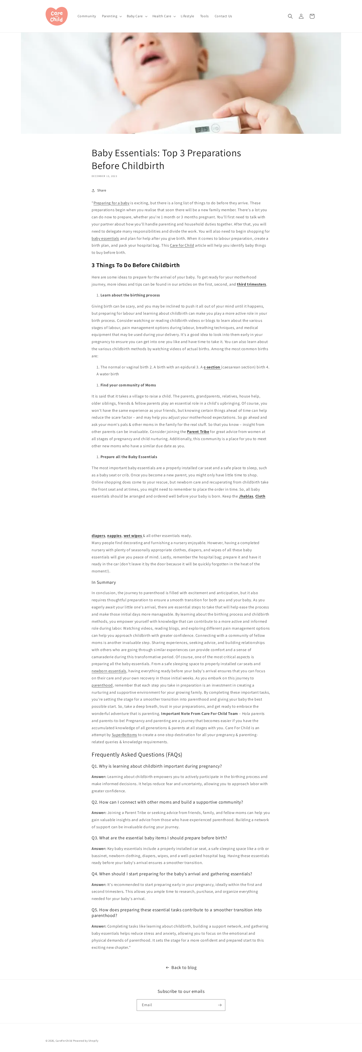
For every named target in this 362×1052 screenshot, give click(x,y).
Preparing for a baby (112, 203)
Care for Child (182, 245)
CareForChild (64, 1040)
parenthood (102, 685)
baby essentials (105, 238)
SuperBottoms (124, 734)
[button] (111, 16)
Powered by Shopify (86, 1040)
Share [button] (101, 190)
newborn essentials (109, 670)
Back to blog (184, 967)
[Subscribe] (219, 1005)
